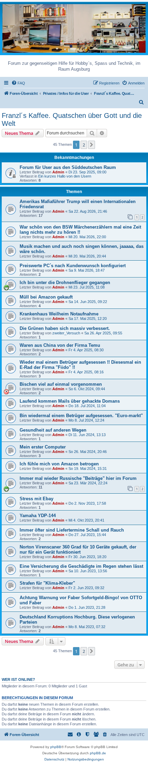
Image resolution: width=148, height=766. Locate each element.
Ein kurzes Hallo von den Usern (64, 176)
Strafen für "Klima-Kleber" (47, 583)
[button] (91, 145)
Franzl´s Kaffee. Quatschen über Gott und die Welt (72, 119)
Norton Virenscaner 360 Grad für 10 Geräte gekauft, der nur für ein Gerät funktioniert (78, 549)
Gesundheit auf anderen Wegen (53, 430)
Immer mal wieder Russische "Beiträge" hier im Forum (78, 478)
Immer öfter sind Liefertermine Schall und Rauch (72, 530)
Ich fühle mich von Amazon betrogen (59, 463)
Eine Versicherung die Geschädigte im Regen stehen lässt (81, 566)
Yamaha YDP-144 (38, 515)
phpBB (55, 747)
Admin (58, 172)
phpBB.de (98, 753)
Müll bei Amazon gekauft (46, 297)
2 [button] (84, 145)
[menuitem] (18, 83)
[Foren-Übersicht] (74, 28)
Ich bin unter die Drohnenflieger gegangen (65, 282)
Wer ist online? (18, 679)
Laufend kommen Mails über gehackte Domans (70, 401)
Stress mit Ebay (36, 498)
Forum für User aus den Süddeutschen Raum (68, 167)
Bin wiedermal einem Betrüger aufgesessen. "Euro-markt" (81, 415)
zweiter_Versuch (66, 333)
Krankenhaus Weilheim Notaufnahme (59, 313)
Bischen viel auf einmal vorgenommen (61, 384)
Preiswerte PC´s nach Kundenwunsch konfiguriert (73, 265)
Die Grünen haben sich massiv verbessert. (65, 328)
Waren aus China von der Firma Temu (60, 345)
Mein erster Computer (43, 447)
